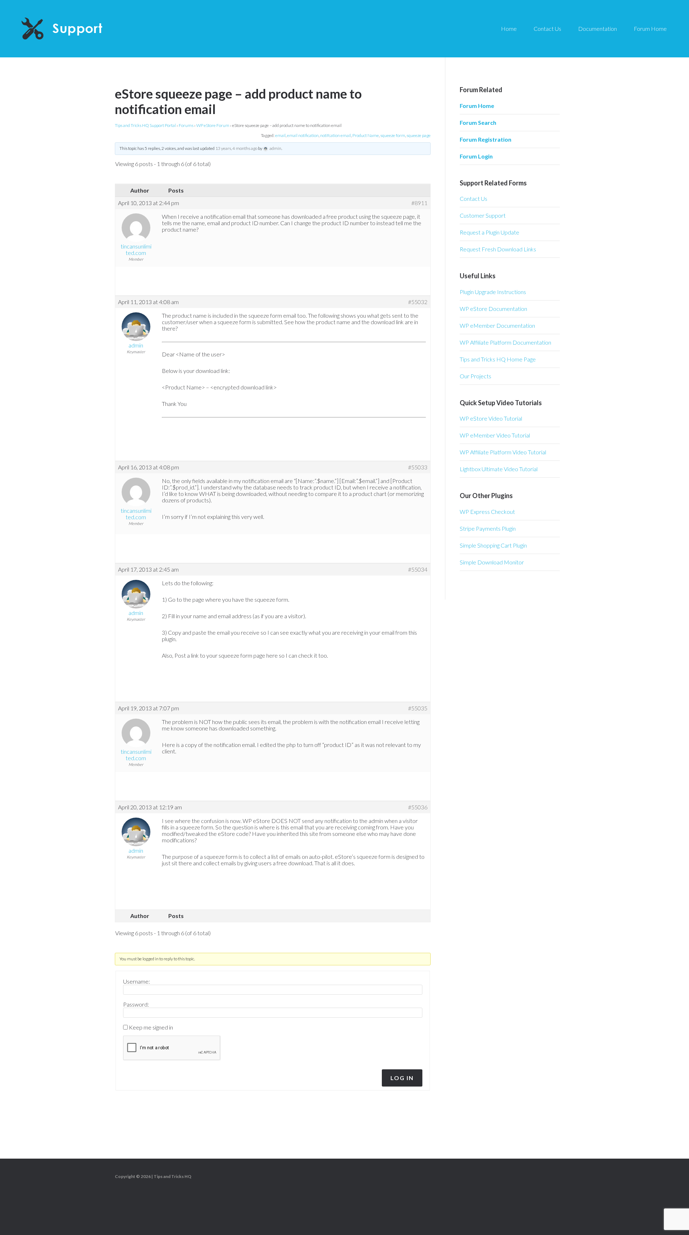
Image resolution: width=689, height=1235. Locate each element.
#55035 (417, 708)
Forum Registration (485, 139)
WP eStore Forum (212, 125)
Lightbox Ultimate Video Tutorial (499, 468)
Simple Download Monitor (492, 562)
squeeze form (392, 135)
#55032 (417, 302)
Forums (186, 125)
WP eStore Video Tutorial (491, 418)
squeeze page (419, 135)
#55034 (417, 569)
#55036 (417, 807)
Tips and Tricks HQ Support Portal (145, 125)
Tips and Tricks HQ (172, 1176)
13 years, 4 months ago (236, 148)
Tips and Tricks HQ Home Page (498, 359)
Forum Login (476, 156)
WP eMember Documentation (497, 325)
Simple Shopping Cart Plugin (493, 545)
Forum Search (478, 122)
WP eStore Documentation (493, 308)
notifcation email (335, 135)
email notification (303, 135)
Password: (136, 1004)
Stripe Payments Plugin (488, 528)
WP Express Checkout (487, 511)
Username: (136, 981)
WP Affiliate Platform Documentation (505, 342)
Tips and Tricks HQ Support (79, 28)
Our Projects (475, 376)
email (280, 135)
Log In (402, 1077)
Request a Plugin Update (489, 232)
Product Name (365, 135)
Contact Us (473, 198)
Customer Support (483, 215)
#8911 (419, 203)
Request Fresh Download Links (498, 249)
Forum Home (477, 105)
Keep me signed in (151, 1027)
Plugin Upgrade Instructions (493, 291)
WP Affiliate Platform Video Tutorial (503, 452)
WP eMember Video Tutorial (495, 435)
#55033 (417, 467)
